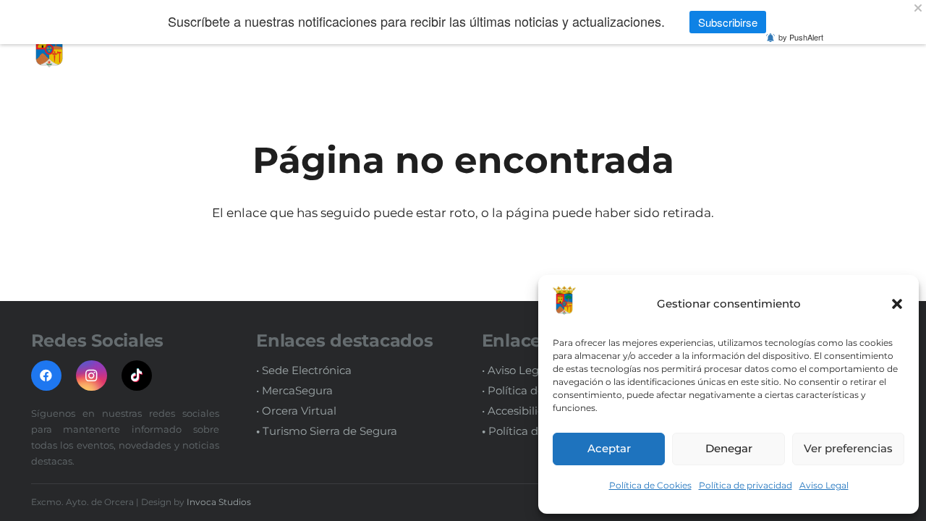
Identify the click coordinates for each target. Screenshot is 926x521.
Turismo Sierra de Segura (326, 431)
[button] (897, 304)
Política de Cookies (650, 485)
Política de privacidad (745, 485)
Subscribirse (727, 22)
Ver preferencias (848, 448)
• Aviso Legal (515, 370)
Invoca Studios (219, 501)
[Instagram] (91, 375)
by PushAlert (800, 37)
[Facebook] (46, 375)
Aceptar (609, 448)
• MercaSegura (294, 390)
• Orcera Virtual (296, 411)
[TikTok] (137, 375)
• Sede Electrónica (304, 370)
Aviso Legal (824, 485)
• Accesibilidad (520, 411)
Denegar (728, 448)
